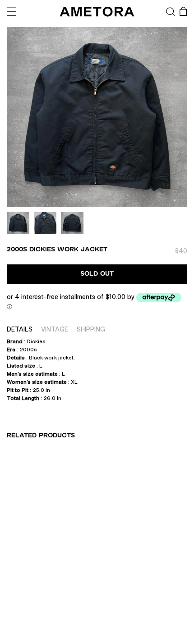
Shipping (91, 329)
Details (19, 329)
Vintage (54, 329)
